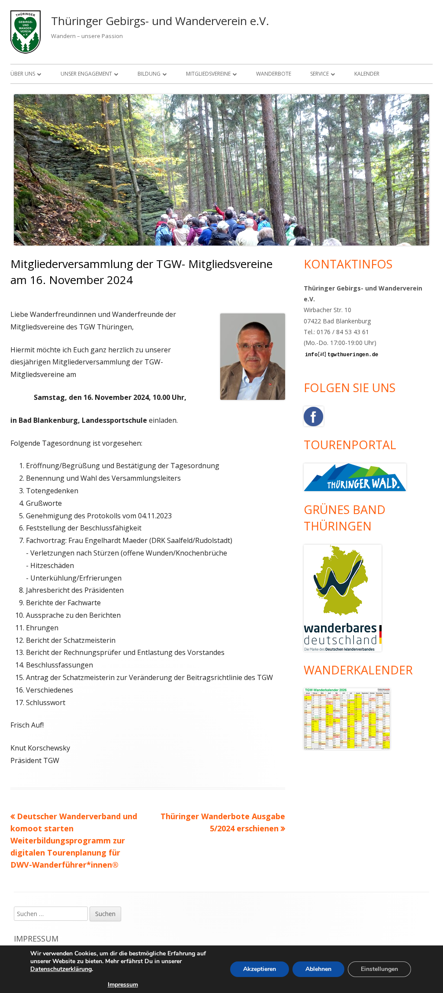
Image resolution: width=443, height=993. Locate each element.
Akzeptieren (259, 969)
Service (319, 73)
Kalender (366, 73)
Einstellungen (379, 969)
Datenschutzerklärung (61, 969)
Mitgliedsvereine (208, 73)
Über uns (22, 73)
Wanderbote (273, 73)
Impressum (36, 938)
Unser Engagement (86, 73)
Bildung (149, 73)
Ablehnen (318, 969)
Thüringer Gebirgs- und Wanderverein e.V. (160, 21)
